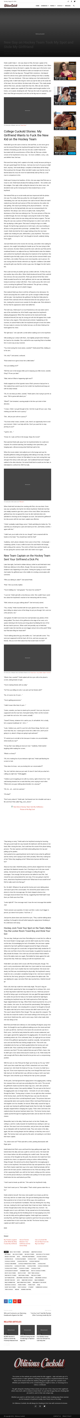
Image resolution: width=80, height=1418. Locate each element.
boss (18, 1256)
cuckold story (35, 1268)
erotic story (22, 1273)
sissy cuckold (22, 1287)
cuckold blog (9, 1259)
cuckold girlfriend (10, 1263)
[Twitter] (74, 1)
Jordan (22, 1334)
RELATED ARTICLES (12, 1322)
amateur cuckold (36, 1252)
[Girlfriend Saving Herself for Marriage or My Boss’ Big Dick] (27, 1330)
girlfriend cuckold (41, 1277)
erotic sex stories (10, 1273)
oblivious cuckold (10, 1284)
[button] (73, 6)
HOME (37, 5)
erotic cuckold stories (38, 1270)
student (31, 1287)
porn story (31, 1284)
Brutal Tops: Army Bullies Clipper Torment (40, 672)
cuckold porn (31, 1266)
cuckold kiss (42, 1263)
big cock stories (18, 1254)
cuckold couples (10, 1261)
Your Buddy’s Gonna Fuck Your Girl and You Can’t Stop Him (43, 1338)
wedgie (17, 1289)
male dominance (39, 1280)
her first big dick (10, 1280)
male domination (10, 1282)
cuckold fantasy (34, 1261)
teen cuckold (9, 1289)
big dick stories (29, 1254)
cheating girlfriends (28, 1256)
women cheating (26, 1289)
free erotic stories (10, 1275)
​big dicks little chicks (42, 1254)
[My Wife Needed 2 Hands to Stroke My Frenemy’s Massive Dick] (11, 1330)
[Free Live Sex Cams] (65, 129)
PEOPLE (52, 5)
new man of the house (39, 1282)
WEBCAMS (68, 5)
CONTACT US (57, 1416)
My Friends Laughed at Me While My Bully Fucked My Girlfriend (10, 1241)
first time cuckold (33, 1273)
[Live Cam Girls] (65, 80)
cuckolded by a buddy (11, 1270)
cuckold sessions (43, 1266)
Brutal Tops (23, 125)
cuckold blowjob (20, 1259)
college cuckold (42, 1256)
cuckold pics (8, 1266)
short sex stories (10, 1287)
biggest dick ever (10, 1256)
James (5, 1334)
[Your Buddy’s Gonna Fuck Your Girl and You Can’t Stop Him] (44, 1330)
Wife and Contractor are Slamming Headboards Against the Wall (15, 1314)
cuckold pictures (20, 1266)
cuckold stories (24, 1268)
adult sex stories (15, 1252)
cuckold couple (43, 1259)
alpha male (26, 1252)
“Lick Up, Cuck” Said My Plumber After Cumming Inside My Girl (41, 1314)
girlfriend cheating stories (24, 1277)
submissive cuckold (41, 1287)
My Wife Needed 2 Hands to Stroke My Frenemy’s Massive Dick (11, 1338)
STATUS (59, 5)
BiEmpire (22, 501)
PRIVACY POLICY (67, 1416)
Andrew (39, 1334)
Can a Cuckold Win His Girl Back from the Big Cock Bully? (41, 1241)
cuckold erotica (22, 1261)
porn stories (22, 1284)
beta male (8, 1254)
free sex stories (36, 1275)
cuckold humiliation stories (27, 1263)
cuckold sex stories (11, 1268)
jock (18, 1280)
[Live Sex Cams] (65, 104)
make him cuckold (27, 1280)
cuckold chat (32, 1259)
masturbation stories (24, 1282)
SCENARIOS (44, 5)
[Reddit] (68, 1)
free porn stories (23, 1275)
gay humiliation (9, 1277)
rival (38, 1284)
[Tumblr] (71, 1)
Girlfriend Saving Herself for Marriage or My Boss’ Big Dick (27, 1338)
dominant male (24, 1270)
